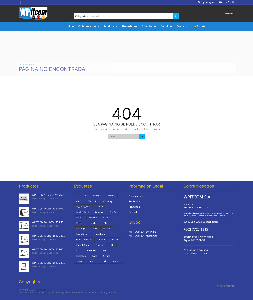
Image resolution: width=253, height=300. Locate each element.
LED (105, 223)
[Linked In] (220, 2)
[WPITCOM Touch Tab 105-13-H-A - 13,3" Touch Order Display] (24, 239)
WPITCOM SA (42, 289)
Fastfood (114, 212)
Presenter (91, 250)
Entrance (99, 212)
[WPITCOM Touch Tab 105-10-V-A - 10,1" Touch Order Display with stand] (24, 266)
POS (78, 250)
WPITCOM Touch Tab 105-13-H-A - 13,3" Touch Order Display (49, 235)
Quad (104, 250)
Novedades (129, 26)
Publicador (134, 201)
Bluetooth (92, 201)
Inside (105, 217)
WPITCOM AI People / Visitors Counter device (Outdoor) (49, 195)
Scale (94, 256)
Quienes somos (88, 26)
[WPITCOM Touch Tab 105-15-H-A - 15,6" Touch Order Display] (24, 226)
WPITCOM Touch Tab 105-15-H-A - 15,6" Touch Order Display (49, 222)
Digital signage (83, 206)
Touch (103, 261)
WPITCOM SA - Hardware (143, 235)
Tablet (91, 261)
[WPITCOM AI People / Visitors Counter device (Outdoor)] (24, 199)
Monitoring (100, 234)
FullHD (79, 217)
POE (112, 245)
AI (86, 195)
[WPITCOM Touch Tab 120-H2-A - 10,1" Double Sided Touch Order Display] (24, 212)
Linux (94, 228)
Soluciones (149, 26)
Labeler (93, 223)
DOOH (99, 206)
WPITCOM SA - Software (142, 231)
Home (21, 64)
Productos (111, 26)
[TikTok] (227, 2)
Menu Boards (82, 234)
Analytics (97, 195)
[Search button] (176, 16)
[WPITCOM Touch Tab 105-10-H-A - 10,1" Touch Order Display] (24, 253)
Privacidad (134, 206)
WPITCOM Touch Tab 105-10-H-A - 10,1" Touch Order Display (49, 249)
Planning (100, 245)
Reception (81, 256)
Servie (79, 261)
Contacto (182, 26)
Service (106, 256)
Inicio (70, 26)
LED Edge (81, 228)
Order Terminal (83, 239)
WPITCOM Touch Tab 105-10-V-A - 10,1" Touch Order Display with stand (49, 263)
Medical (106, 228)
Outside (114, 239)
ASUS (78, 201)
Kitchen (79, 223)
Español (202, 26)
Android (111, 195)
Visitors (116, 261)
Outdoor (101, 239)
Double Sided (82, 212)
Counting (107, 201)
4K (77, 195)
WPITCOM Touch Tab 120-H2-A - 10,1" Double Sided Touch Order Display (49, 208)
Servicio (166, 26)
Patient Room (82, 245)
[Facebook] (224, 2)
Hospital (93, 217)
